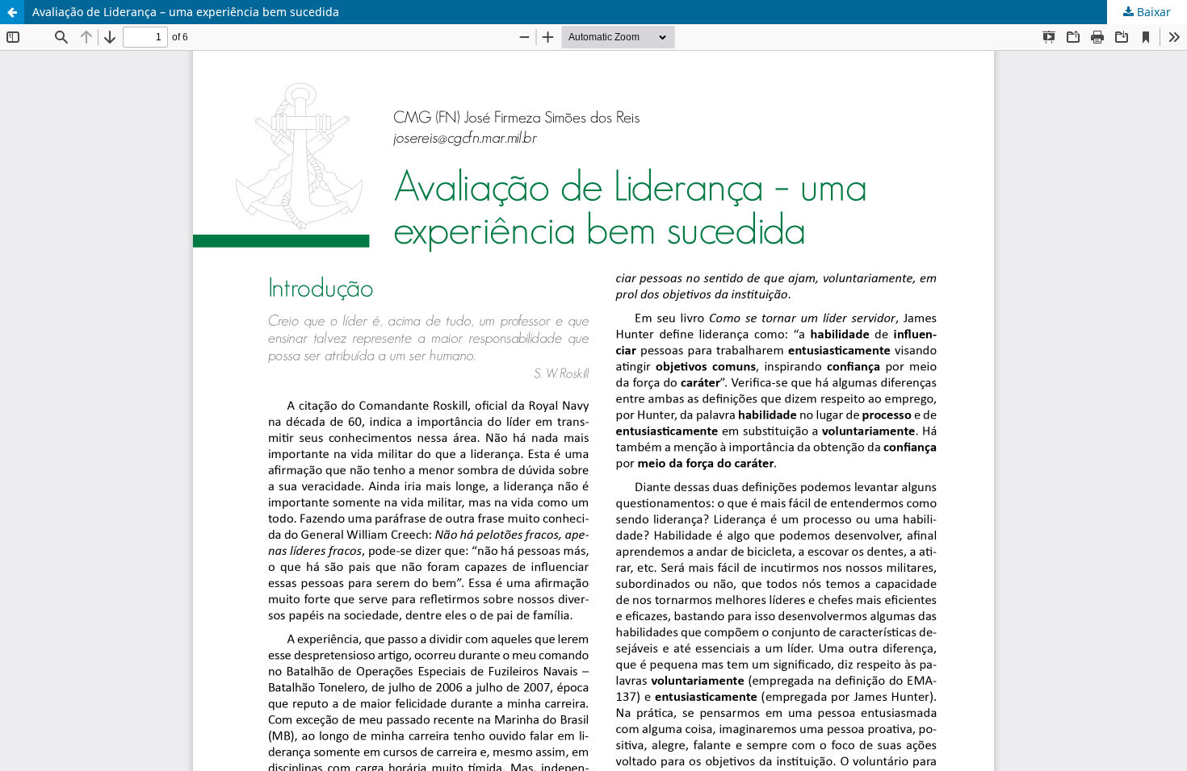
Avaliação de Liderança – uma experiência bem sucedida (185, 11)
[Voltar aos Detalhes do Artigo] (12, 12)
